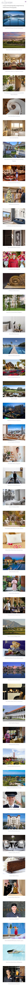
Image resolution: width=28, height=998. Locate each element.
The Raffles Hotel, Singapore (14, 463)
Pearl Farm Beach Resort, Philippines (14, 962)
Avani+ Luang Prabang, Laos (14, 377)
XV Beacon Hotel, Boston (14, 290)
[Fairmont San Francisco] (14, 195)
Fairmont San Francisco (14, 204)
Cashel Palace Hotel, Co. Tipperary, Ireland (14, 71)
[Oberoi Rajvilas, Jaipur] (14, 562)
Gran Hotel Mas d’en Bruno (14, 116)
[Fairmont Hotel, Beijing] (14, 735)
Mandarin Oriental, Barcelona (14, 485)
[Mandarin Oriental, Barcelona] (14, 476)
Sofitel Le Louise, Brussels (14, 852)
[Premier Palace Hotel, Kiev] (14, 888)
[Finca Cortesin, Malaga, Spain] (14, 627)
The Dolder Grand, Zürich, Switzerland (14, 701)
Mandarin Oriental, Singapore (14, 420)
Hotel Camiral (14, 398)
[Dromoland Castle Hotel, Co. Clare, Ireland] (14, 519)
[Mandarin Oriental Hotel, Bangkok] (14, 303)
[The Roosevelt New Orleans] (14, 173)
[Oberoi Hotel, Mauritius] (14, 584)
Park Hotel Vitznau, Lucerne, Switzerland (14, 28)
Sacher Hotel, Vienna (14, 875)
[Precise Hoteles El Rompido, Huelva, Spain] (14, 931)
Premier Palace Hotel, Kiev (14, 897)
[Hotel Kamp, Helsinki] (14, 909)
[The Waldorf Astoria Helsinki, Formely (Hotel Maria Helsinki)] (14, 83)
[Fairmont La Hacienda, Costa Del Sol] (14, 40)
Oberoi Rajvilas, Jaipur (14, 571)
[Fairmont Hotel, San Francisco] (14, 756)
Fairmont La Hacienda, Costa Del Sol (14, 49)
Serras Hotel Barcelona (14, 334)
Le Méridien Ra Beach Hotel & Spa (14, 225)
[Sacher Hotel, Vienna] (14, 865)
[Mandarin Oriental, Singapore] (14, 411)
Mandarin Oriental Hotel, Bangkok (14, 312)
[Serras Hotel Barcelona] (14, 324)
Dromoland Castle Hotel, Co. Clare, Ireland (14, 528)
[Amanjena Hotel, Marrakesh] (14, 670)
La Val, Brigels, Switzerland (14, 442)
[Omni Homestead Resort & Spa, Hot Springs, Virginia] (14, 150)
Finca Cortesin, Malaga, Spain (14, 636)
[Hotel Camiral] (14, 389)
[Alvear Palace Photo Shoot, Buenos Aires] (14, 540)
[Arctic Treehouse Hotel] (14, 497)
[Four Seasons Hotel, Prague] (14, 800)
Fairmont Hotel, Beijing (14, 744)
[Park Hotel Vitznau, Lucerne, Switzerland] (14, 18)
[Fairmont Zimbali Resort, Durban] (14, 778)
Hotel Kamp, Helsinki (14, 919)
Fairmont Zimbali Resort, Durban (14, 787)
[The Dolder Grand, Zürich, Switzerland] (14, 692)
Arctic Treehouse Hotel (14, 506)
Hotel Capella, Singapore (14, 723)
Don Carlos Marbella (14, 137)
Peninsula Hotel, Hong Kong (14, 614)
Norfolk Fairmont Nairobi (14, 983)
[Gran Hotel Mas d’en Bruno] (14, 107)
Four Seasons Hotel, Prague (14, 809)
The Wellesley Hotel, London (14, 247)
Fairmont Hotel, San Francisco (14, 766)
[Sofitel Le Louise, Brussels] (14, 843)
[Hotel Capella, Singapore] (14, 713)
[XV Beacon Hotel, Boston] (14, 281)
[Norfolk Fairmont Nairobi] (14, 974)
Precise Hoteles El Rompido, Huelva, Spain (14, 940)
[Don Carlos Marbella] (14, 128)
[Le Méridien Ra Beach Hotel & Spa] (14, 216)
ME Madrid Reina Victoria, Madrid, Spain (14, 658)
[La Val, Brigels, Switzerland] (14, 432)
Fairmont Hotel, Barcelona (14, 355)
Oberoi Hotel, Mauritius (14, 593)
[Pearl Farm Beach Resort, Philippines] (14, 952)
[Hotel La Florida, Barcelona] (14, 821)
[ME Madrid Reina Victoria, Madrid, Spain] (14, 648)
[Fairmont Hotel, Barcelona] (14, 346)
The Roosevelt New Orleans (14, 182)
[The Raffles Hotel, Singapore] (14, 454)
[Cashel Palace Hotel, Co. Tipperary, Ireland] (14, 62)
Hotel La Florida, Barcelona (14, 831)
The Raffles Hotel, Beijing (14, 269)
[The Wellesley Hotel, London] (14, 238)
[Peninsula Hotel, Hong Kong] (14, 605)
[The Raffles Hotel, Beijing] (14, 259)
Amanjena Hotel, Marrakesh (14, 679)
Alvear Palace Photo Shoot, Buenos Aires (14, 550)
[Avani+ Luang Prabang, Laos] (14, 368)
